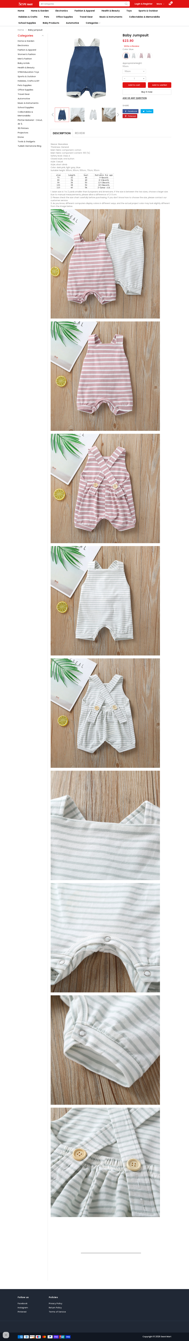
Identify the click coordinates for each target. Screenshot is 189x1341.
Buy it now (146, 91)
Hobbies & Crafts (27, 16)
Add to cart (134, 85)
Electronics (61, 10)
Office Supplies (64, 16)
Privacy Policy (55, 1303)
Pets (46, 16)
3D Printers (23, 128)
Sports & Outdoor (148, 10)
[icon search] (126, 3)
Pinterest (22, 1311)
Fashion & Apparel (85, 10)
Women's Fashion (27, 54)
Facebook (22, 1303)
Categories (92, 22)
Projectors (23, 132)
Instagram (23, 1307)
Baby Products (51, 22)
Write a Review (131, 46)
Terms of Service (57, 1311)
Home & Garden (40, 10)
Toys (129, 10)
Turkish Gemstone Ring (29, 145)
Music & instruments (110, 16)
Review (80, 133)
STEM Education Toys (28, 71)
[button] (53, 114)
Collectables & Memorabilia (144, 16)
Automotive (72, 22)
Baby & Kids (24, 63)
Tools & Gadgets (26, 141)
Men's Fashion (25, 58)
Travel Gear (86, 16)
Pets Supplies (25, 85)
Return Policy (55, 1307)
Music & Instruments (28, 103)
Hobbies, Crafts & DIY (28, 80)
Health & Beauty (111, 10)
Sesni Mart (166, 1336)
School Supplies (27, 22)
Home (21, 10)
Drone (21, 137)
